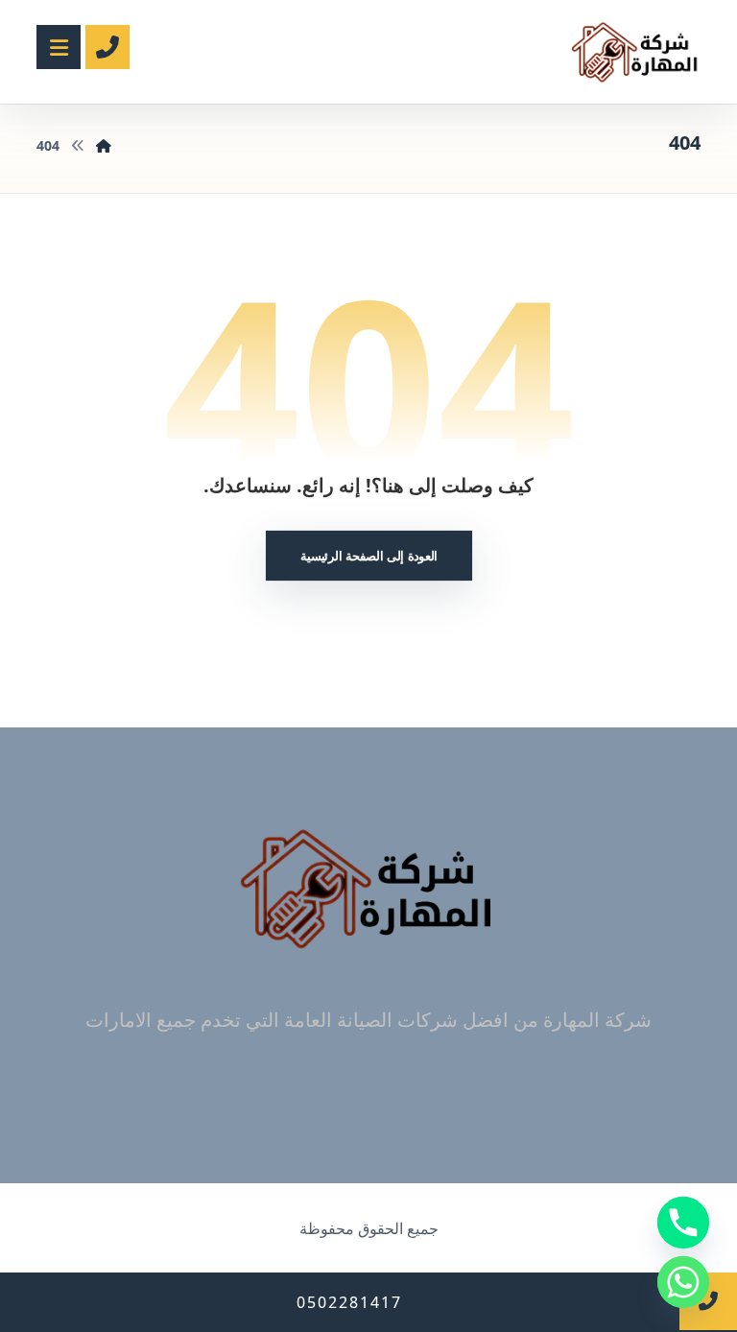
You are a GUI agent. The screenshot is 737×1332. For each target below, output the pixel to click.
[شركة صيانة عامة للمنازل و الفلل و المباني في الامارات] (636, 51)
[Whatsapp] (683, 1282)
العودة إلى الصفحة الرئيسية (368, 555)
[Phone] (683, 1223)
